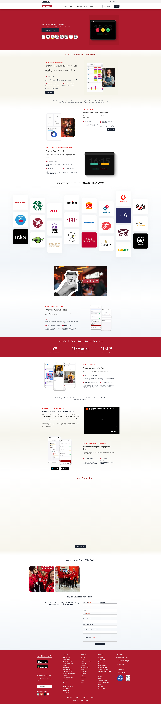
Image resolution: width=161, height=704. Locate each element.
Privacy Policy (94, 637)
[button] (80, 281)
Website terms (69, 697)
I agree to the (91, 637)
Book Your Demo (100, 644)
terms (92, 697)
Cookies (76, 697)
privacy (84, 697)
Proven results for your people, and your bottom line (80, 341)
